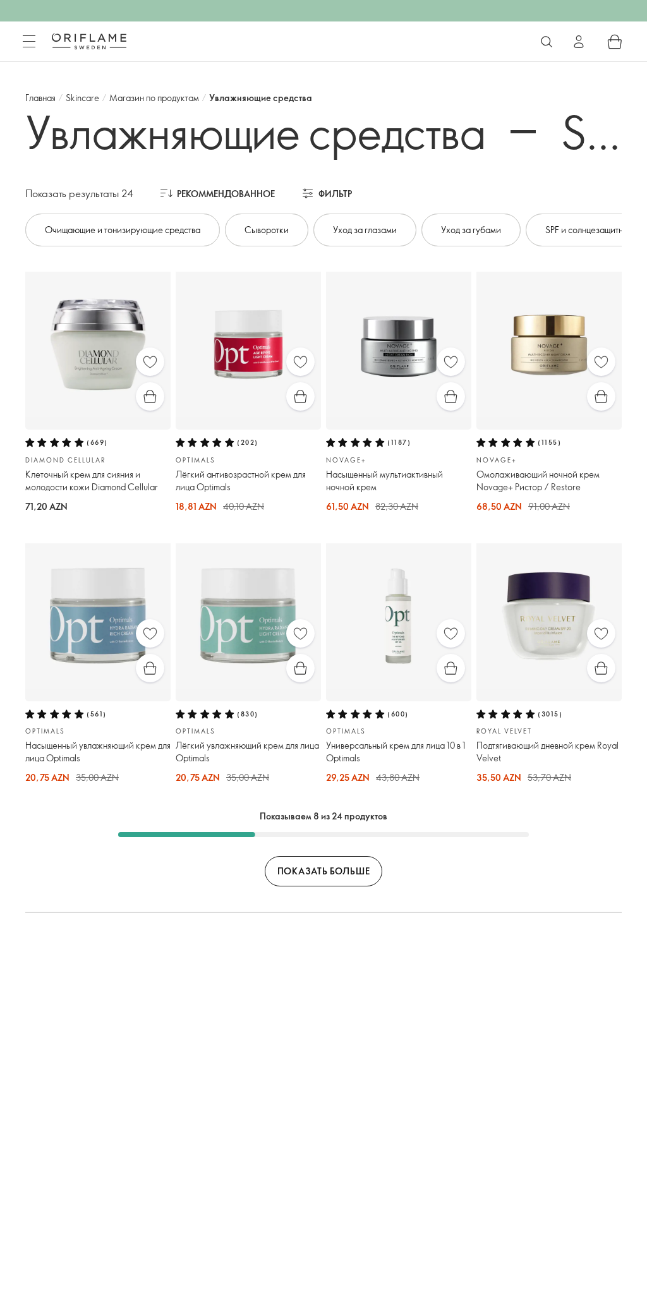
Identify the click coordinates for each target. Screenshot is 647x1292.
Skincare (82, 98)
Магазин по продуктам (154, 98)
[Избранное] (150, 361)
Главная (40, 98)
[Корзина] (615, 41)
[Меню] (29, 42)
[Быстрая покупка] (150, 396)
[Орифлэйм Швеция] (89, 41)
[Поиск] (546, 41)
